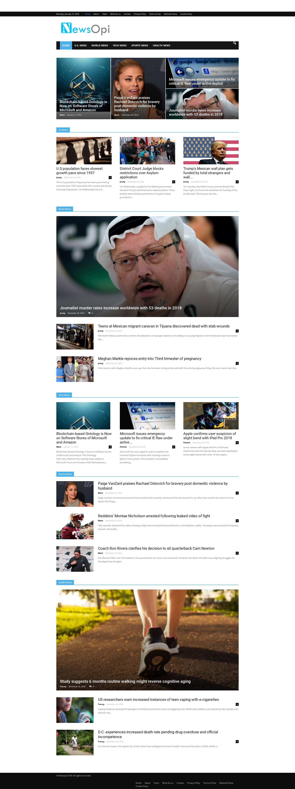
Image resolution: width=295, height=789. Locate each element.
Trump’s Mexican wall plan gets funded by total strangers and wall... (208, 173)
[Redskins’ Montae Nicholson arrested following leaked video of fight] (75, 526)
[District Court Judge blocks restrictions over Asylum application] (147, 150)
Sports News (139, 45)
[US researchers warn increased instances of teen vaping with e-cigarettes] (75, 710)
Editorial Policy (170, 14)
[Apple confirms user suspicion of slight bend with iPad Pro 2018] (211, 415)
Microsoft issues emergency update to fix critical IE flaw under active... (146, 438)
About (96, 14)
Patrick (123, 446)
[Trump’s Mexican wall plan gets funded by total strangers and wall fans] (211, 150)
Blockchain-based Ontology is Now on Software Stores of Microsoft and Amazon (84, 438)
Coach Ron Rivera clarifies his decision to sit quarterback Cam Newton (156, 548)
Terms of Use (155, 14)
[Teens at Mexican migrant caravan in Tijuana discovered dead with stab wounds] (75, 336)
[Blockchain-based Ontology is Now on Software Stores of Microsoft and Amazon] (84, 415)
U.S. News (80, 45)
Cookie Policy (186, 14)
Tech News (120, 45)
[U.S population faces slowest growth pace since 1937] (84, 150)
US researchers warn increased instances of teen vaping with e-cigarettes (158, 699)
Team (104, 14)
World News (100, 45)
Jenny (59, 177)
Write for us (115, 14)
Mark (62, 115)
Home (87, 14)
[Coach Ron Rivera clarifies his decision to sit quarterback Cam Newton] (75, 559)
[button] (234, 45)
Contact (127, 14)
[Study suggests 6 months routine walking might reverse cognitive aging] (147, 639)
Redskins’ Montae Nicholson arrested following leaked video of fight (154, 516)
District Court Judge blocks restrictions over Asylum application (142, 173)
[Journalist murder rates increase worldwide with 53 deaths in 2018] (147, 266)
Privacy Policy (140, 14)
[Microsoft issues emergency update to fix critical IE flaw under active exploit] (147, 415)
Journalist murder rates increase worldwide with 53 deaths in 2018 (121, 308)
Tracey (63, 686)
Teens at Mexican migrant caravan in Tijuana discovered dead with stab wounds (164, 326)
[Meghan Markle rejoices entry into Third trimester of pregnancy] (75, 369)
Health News (161, 45)
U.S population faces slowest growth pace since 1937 (79, 171)
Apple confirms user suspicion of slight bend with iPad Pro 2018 (209, 436)
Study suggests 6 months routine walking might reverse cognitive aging (125, 681)
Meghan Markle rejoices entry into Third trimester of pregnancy (149, 358)
